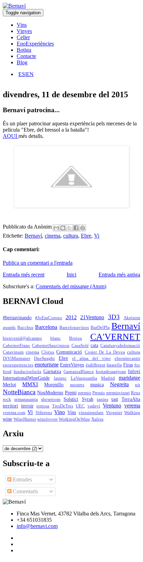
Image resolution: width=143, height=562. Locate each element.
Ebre (86, 236)
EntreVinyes (72, 364)
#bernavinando (17, 317)
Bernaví (33, 236)
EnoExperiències (35, 44)
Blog (22, 62)
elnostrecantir (127, 358)
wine (7, 419)
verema (132, 405)
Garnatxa (52, 371)
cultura (70, 236)
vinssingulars (90, 412)
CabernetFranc (16, 345)
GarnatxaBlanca (79, 371)
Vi (96, 236)
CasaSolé (80, 345)
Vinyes (24, 31)
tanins (102, 399)
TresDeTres (62, 406)
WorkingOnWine (74, 419)
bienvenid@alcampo (22, 338)
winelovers (47, 419)
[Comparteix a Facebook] (76, 227)
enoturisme (47, 364)
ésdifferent (96, 365)
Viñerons (43, 412)
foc (137, 365)
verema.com (14, 412)
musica (97, 384)
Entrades (21, 479)
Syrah (87, 399)
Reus (135, 392)
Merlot (9, 384)
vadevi (93, 406)
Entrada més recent (23, 275)
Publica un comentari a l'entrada (38, 263)
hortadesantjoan (111, 371)
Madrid (108, 378)
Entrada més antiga (119, 275)
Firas (128, 364)
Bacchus (25, 327)
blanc (55, 338)
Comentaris (24, 491)
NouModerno (50, 392)
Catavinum (13, 352)
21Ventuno (92, 317)
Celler (23, 37)
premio (84, 392)
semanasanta (26, 399)
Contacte (26, 56)
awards (9, 327)
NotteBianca (19, 392)
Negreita (119, 384)
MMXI (30, 384)
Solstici (71, 399)
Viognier (114, 412)
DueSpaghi (44, 358)
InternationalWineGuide (26, 378)
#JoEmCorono (48, 317)
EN (30, 74)
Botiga (24, 50)
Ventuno (112, 405)
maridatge (129, 378)
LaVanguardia (84, 378)
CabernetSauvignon (50, 345)
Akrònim (132, 317)
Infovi (134, 371)
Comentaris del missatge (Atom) (71, 286)
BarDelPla (100, 327)
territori (10, 405)
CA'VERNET (115, 337)
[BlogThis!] (62, 227)
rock (7, 399)
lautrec (60, 378)
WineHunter (25, 419)
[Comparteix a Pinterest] (82, 227)
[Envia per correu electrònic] (56, 227)
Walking (132, 412)
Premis (98, 392)
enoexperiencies (18, 365)
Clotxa (47, 352)
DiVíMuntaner (16, 358)
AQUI (10, 136)
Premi (71, 392)
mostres (77, 384)
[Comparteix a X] (69, 227)
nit (137, 384)
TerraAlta (130, 399)
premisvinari (118, 392)
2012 (71, 317)
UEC (80, 406)
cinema (52, 236)
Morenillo (54, 384)
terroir (27, 405)
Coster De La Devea (105, 352)
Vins (22, 25)
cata (94, 345)
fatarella (114, 365)
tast (114, 399)
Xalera (97, 419)
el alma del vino (91, 358)
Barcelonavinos (74, 327)
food (7, 371)
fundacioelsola (27, 371)
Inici (71, 275)
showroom (50, 399)
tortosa (42, 406)
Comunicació (69, 352)
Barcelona (46, 327)
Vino (59, 412)
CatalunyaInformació (120, 345)
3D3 (114, 317)
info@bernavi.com (37, 526)
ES (21, 74)
